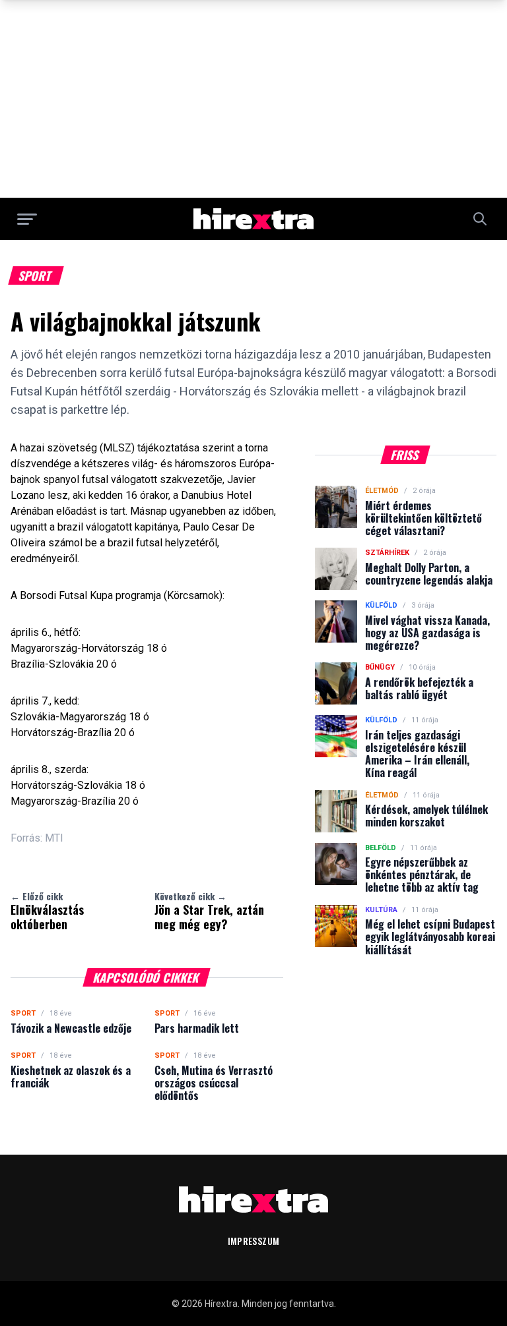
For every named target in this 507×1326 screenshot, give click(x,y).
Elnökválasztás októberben (47, 911)
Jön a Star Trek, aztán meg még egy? (209, 911)
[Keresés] (479, 218)
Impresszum (254, 1241)
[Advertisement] (253, 99)
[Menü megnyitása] (27, 218)
